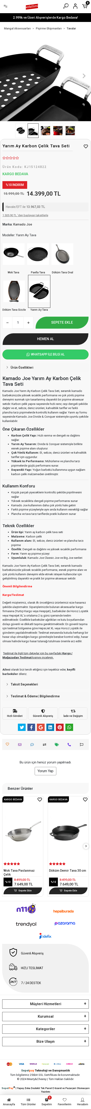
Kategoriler (45, 1029)
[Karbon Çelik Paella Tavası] (38, 254)
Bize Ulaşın (45, 1041)
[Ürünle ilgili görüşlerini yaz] (33, 744)
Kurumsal (45, 1016)
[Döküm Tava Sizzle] (14, 291)
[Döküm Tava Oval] (62, 254)
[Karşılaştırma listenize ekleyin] (45, 744)
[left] (5, 846)
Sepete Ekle (39, 890)
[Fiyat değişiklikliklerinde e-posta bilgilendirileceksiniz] (58, 744)
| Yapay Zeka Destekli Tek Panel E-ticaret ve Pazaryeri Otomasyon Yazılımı (46, 1089)
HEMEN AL (45, 339)
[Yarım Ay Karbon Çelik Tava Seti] (39, 291)
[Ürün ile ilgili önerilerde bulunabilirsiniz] (83, 744)
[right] (86, 846)
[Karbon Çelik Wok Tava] (13, 254)
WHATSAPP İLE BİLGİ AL (47, 354)
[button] (7, 76)
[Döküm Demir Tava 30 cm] (37, 832)
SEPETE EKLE (62, 322)
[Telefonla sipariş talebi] (70, 744)
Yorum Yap (45, 771)
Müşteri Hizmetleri (45, 1004)
